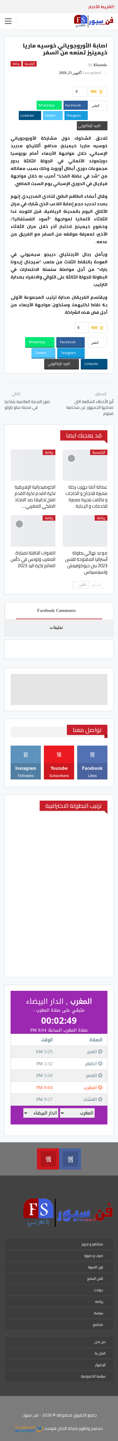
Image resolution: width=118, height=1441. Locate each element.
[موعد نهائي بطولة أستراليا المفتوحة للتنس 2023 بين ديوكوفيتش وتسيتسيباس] (85, 531)
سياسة (98, 1312)
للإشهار (100, 1364)
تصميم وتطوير (91, 1428)
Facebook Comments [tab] (56, 610)
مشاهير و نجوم (92, 1244)
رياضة (16, 64)
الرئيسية (30, 64)
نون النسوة (95, 1267)
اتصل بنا (100, 1353)
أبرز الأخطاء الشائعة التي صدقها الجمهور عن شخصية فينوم (89, 407)
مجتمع (98, 1324)
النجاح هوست (55, 1428)
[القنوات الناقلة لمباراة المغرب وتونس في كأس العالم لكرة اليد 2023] (33, 531)
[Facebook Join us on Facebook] (70, 1159)
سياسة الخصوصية (93, 1376)
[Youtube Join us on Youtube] (48, 1159)
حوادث (98, 1289)
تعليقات (56, 627)
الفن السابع (95, 1278)
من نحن (100, 1341)
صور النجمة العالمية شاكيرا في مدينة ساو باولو (27, 404)
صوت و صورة (93, 1255)
